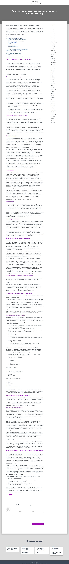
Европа (31, 3)
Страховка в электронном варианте (14, 53)
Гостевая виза (12, 45)
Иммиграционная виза (13, 46)
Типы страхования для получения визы (14, 38)
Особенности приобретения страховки (14, 50)
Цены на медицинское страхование (14, 47)
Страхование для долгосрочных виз (16, 40)
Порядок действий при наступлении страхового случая (18, 56)
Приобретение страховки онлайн (15, 51)
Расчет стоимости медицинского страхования (18, 49)
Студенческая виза (13, 42)
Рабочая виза (12, 43)
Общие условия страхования (15, 54)
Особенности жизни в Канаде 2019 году (12, 549)
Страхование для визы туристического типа (18, 39)
